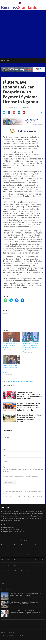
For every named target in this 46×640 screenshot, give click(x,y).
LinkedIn (19, 112)
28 (28, 570)
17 (2, 565)
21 (28, 565)
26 (15, 570)
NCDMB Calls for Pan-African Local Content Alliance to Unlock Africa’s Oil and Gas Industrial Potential (28, 407)
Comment (6, 437)
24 (2, 570)
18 (8, 565)
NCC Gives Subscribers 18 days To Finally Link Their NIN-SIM (22, 497)
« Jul (2, 583)
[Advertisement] (23, 34)
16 (42, 560)
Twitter (4, 112)
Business (26, 381)
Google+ (14, 112)
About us (11, 633)
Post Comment (9, 482)
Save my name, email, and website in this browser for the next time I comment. (23, 470)
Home (3, 633)
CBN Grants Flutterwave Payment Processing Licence (11, 345)
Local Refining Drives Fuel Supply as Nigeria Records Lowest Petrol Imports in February (25, 594)
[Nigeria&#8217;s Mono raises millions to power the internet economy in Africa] (11, 359)
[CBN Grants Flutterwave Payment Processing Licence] (11, 337)
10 (2, 560)
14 (28, 560)
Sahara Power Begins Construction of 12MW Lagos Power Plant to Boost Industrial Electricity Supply (30, 395)
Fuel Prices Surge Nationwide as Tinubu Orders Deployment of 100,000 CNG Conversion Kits (24, 603)
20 (21, 565)
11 (8, 560)
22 (35, 565)
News (31, 381)
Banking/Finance (16, 381)
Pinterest (24, 112)
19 (15, 565)
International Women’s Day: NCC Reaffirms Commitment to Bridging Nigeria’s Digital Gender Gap (26, 612)
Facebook (9, 112)
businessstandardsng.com (20, 636)
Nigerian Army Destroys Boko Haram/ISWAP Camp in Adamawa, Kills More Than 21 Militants (29, 418)
